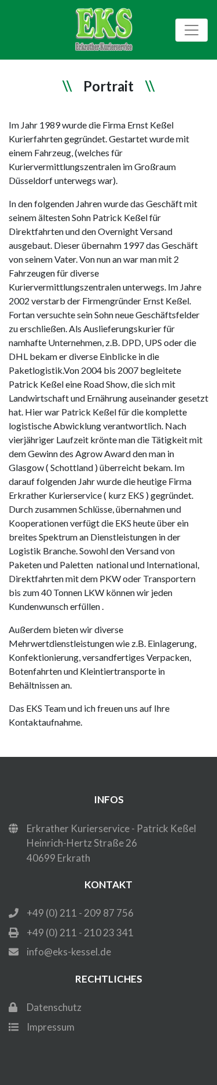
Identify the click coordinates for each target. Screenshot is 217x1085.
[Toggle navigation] (191, 30)
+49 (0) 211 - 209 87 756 (80, 913)
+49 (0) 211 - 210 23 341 (80, 932)
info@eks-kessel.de (69, 952)
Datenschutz (54, 1007)
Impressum (51, 1027)
